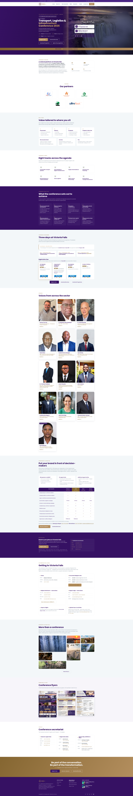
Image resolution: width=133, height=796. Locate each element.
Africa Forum (59, 782)
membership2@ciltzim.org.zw (88, 523)
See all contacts (54, 546)
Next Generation (65, 4)
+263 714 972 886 (78, 523)
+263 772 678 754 (75, 594)
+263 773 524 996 (64, 523)
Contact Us (85, 4)
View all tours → (66, 671)
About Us (58, 4)
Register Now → (43, 39)
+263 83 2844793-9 (47, 592)
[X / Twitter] (88, 1)
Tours (58, 783)
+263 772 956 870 (82, 594)
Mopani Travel (71, 786)
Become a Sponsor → (44, 526)
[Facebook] (86, 1)
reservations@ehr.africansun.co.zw (50, 598)
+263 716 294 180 (78, 544)
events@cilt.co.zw (78, 542)
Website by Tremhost (53, 794)
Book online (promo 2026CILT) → (48, 602)
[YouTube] (93, 1)
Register (91, 4)
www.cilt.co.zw (77, 549)
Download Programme (45, 43)
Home (53, 4)
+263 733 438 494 (79, 546)
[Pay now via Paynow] (45, 276)
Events (80, 4)
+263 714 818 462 (47, 743)
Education (75, 4)
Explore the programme (58, 43)
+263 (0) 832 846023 (75, 592)
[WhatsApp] (92, 1)
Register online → (43, 546)
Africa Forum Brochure (73, 784)
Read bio (41, 326)
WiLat (71, 4)
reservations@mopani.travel (77, 596)
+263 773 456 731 (66, 750)
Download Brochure (54, 39)
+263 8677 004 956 (47, 594)
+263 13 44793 (46, 581)
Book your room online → (75, 585)
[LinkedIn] (90, 1)
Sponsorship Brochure (73, 782)
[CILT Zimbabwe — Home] (42, 4)
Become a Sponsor (66, 771)
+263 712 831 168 (66, 746)
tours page (72, 613)
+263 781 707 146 (47, 596)
